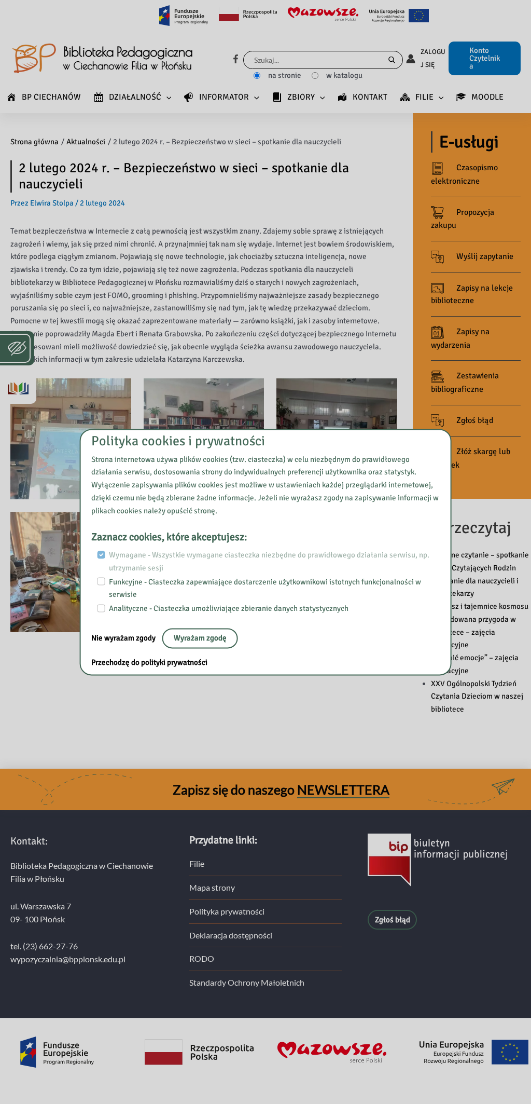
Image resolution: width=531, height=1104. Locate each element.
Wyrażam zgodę (200, 638)
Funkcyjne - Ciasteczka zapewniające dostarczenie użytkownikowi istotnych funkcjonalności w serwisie (265, 588)
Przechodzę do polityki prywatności (149, 662)
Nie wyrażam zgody (124, 638)
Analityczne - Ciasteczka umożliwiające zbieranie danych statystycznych (228, 608)
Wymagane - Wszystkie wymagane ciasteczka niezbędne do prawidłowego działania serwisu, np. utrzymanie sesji (269, 562)
